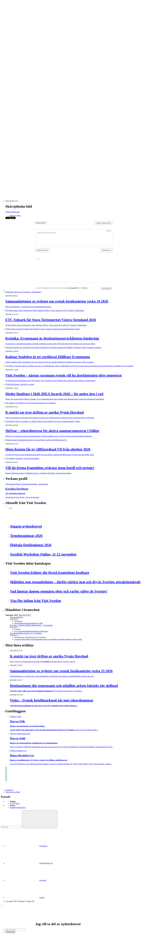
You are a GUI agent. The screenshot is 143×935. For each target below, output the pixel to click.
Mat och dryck (15, 123)
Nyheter (8, 41)
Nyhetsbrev (43, 846)
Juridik (12, 115)
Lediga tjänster (15, 67)
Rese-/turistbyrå (15, 55)
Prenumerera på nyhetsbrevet (16, 192)
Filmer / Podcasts (16, 83)
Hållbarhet (13, 85)
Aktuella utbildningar (17, 65)
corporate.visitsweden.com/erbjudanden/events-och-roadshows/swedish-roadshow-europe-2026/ (48, 639)
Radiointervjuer (15, 95)
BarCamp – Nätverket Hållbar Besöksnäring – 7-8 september (31, 625)
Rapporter (13, 97)
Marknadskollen (11, 73)
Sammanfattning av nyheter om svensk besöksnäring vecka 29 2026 (34, 171)
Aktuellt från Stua (16, 103)
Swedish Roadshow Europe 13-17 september (26, 633)
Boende (12, 45)
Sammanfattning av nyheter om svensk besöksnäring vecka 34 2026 (34, 155)
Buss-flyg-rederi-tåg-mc (18, 59)
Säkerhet (13, 131)
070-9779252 (14, 803)
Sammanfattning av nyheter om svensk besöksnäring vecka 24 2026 (34, 179)
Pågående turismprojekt (18, 93)
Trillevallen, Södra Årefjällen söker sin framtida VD (28, 173)
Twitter (41, 897)
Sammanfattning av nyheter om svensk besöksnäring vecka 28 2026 (34, 175)
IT (11, 113)
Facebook (42, 880)
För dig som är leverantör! (19, 141)
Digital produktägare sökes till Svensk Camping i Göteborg (31, 185)
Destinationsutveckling (13, 61)
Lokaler (12, 119)
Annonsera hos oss (46, 863)
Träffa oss (8, 16)
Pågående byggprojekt (18, 91)
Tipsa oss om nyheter (12, 792)
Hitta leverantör (10, 105)
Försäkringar (14, 109)
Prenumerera (10, 932)
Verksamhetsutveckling (18, 137)
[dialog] (71, 918)
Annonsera (9, 10)
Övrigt (12, 139)
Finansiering (14, 81)
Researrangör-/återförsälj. (19, 57)
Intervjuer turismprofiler (18, 87)
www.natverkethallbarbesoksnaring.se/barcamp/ (31, 631)
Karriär (7, 63)
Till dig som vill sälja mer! (19, 143)
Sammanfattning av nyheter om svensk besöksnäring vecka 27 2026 (34, 177)
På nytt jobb (14, 69)
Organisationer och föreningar (20, 129)
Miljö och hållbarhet (17, 125)
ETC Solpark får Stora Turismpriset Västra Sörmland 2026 (30, 157)
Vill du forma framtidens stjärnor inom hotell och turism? (30, 169)
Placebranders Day (16, 617)
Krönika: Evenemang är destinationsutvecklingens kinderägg (31, 159)
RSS (7, 189)
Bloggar (13, 75)
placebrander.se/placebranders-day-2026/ (28, 623)
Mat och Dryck (15, 53)
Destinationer (14, 47)
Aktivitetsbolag (15, 43)
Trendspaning (14, 99)
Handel (12, 49)
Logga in (8, 149)
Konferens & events (17, 51)
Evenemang (14, 79)
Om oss (8, 14)
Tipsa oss (8, 8)
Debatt (12, 77)
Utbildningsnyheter (16, 71)
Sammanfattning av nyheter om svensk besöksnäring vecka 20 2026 (34, 181)
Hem (7, 39)
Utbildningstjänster (16, 135)
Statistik (12, 101)
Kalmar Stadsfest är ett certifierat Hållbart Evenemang (29, 161)
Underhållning (15, 133)
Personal (13, 127)
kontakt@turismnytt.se (18, 807)
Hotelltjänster (14, 111)
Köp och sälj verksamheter (19, 117)
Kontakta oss (10, 12)
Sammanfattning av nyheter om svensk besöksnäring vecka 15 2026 (34, 183)
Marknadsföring (15, 89)
